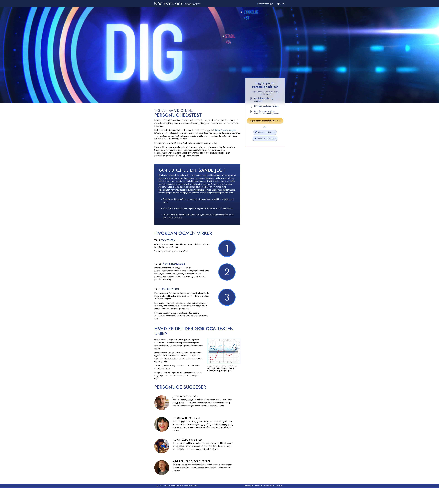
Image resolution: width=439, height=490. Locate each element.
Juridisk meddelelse (269, 485)
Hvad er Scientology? (265, 4)
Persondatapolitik (248, 485)
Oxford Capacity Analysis (225, 130)
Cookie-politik (278, 485)
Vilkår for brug (258, 485)
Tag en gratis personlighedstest (264, 120)
